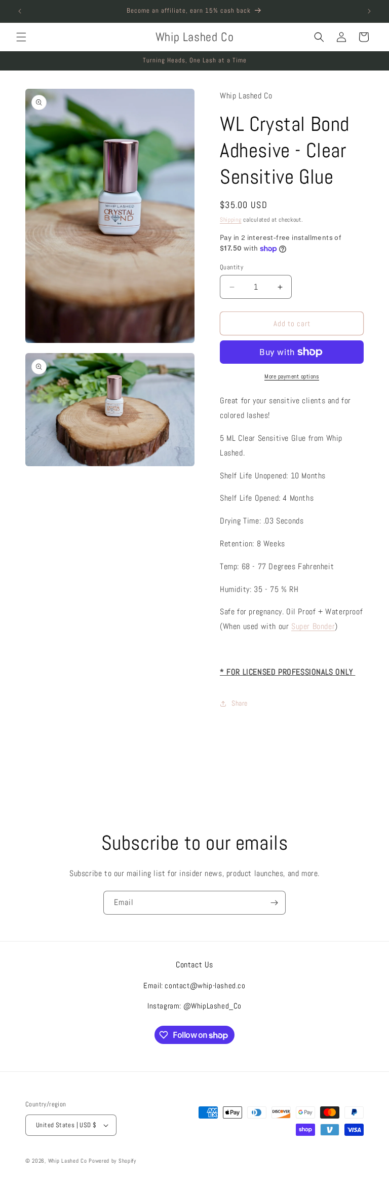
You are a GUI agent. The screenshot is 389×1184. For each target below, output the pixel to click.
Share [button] (239, 703)
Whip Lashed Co (67, 1160)
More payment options (291, 376)
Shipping (231, 220)
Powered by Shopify (112, 1160)
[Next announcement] (369, 11)
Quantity (231, 267)
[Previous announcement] (20, 11)
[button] (21, 37)
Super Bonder (313, 626)
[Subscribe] (274, 903)
